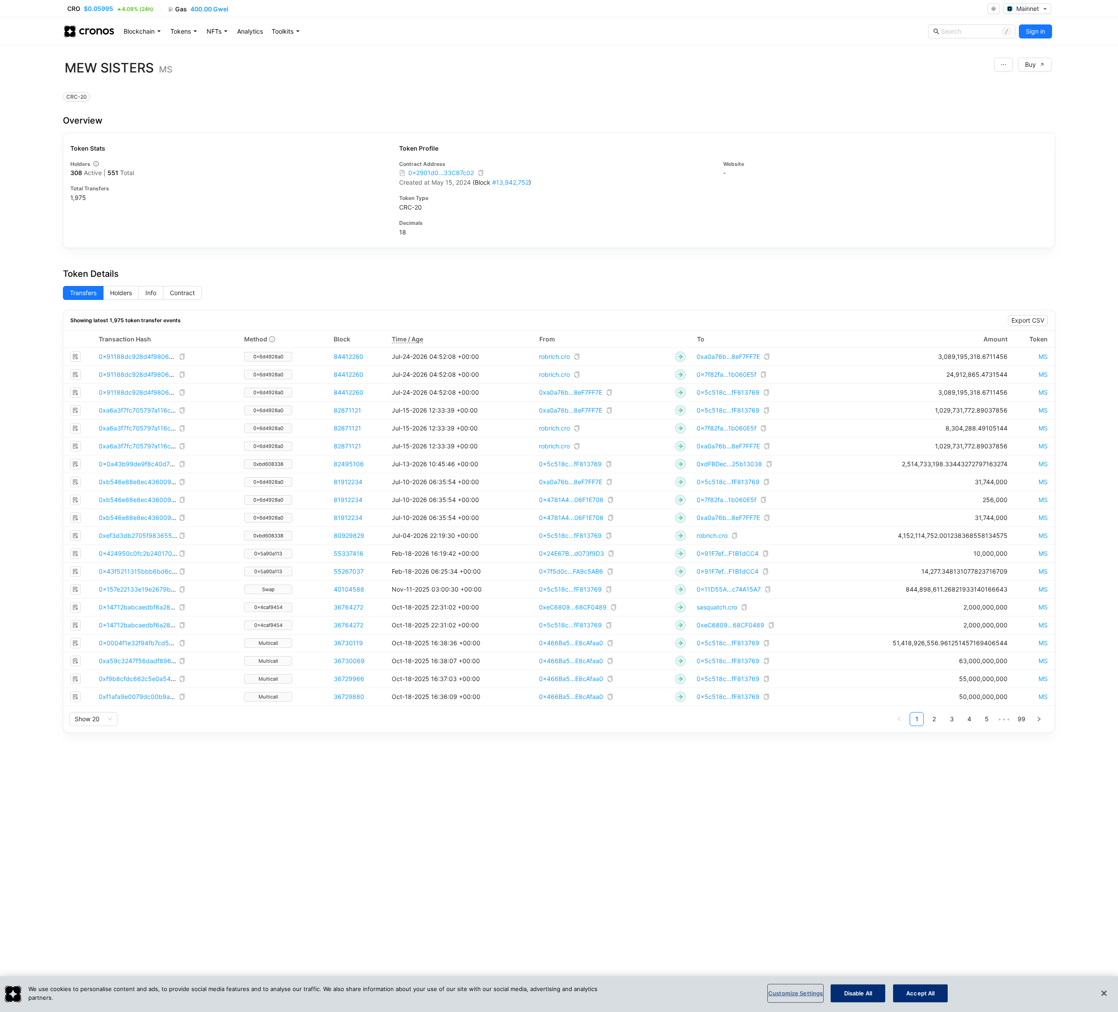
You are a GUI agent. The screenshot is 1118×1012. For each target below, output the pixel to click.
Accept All (920, 993)
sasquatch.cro (717, 607)
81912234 (348, 481)
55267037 (349, 571)
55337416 (348, 553)
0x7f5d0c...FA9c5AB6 (571, 571)
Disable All (858, 993)
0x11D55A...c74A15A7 (729, 589)
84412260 (348, 356)
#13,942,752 (510, 182)
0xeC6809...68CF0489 (573, 607)
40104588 (349, 589)
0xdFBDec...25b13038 (729, 464)
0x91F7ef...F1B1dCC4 (728, 553)
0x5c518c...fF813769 (728, 392)
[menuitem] (142, 31)
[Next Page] (1039, 719)
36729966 (349, 678)
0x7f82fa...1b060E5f (726, 374)
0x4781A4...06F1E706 (571, 499)
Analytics (250, 31)
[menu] (250, 31)
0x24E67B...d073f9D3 (571, 553)
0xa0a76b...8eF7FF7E (728, 356)
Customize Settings (795, 993)
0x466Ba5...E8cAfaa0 (571, 643)
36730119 (348, 643)
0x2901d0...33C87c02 (441, 172)
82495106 (349, 464)
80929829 (349, 535)
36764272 (348, 607)
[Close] (1104, 993)
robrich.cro (554, 356)
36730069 (349, 660)
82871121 (347, 410)
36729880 (349, 696)
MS (1043, 356)
